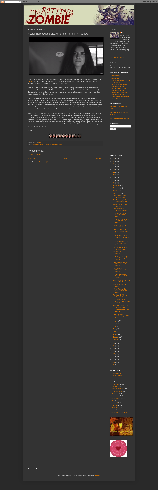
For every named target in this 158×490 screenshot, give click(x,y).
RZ (123, 32)
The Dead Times (116, 373)
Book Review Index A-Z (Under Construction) (118, 89)
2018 (113, 180)
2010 (113, 359)
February (116, 337)
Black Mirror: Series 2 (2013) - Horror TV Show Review (121, 269)
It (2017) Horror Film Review (119, 285)
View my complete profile (117, 57)
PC (112, 400)
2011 (113, 356)
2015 (113, 346)
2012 (113, 354)
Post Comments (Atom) (43, 162)
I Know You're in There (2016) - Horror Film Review (120, 290)
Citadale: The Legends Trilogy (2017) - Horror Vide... (121, 237)
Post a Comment (35, 154)
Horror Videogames (117, 389)
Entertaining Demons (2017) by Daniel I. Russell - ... (119, 214)
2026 (113, 158)
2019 (113, 177)
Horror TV (114, 403)
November (116, 188)
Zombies (114, 386)
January (116, 340)
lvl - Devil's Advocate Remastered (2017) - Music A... (120, 276)
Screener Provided (49, 144)
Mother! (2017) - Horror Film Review (120, 205)
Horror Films (39, 144)
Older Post (99, 158)
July (114, 323)
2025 (113, 161)
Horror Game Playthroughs (119, 412)
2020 (113, 175)
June (115, 326)
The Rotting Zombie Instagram (119, 118)
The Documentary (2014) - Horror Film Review (121, 281)
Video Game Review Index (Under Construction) (119, 93)
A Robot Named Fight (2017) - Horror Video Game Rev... (120, 231)
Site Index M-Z (115, 78)
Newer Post (31, 158)
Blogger (97, 475)
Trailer (113, 410)
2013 (113, 351)
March (115, 334)
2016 (113, 343)
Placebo (30, 81)
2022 (113, 169)
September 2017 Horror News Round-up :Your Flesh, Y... (121, 257)
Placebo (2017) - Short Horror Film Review (120, 226)
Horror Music (115, 396)
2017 (34, 144)
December (116, 185)
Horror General (116, 398)
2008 (113, 365)
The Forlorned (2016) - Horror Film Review (120, 200)
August (115, 321)
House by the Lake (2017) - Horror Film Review (121, 196)
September (117, 193)
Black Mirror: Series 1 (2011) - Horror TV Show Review (121, 301)
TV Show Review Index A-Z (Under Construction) (119, 85)
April (115, 332)
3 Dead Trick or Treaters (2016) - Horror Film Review (120, 263)
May (114, 329)
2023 (113, 166)
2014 (113, 348)
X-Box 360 (114, 405)
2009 (113, 362)
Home (65, 158)
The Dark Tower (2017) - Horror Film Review (120, 306)
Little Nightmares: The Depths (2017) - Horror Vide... (121, 315)
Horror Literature (116, 391)
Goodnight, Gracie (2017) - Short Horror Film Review (121, 243)
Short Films (58, 144)
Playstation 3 (115, 407)
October (116, 190)
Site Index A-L (115, 76)
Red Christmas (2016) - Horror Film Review (120, 209)
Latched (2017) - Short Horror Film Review (120, 248)
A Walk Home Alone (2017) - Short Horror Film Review (121, 220)
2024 (113, 164)
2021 (113, 172)
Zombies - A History (117, 375)
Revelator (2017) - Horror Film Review (121, 295)
